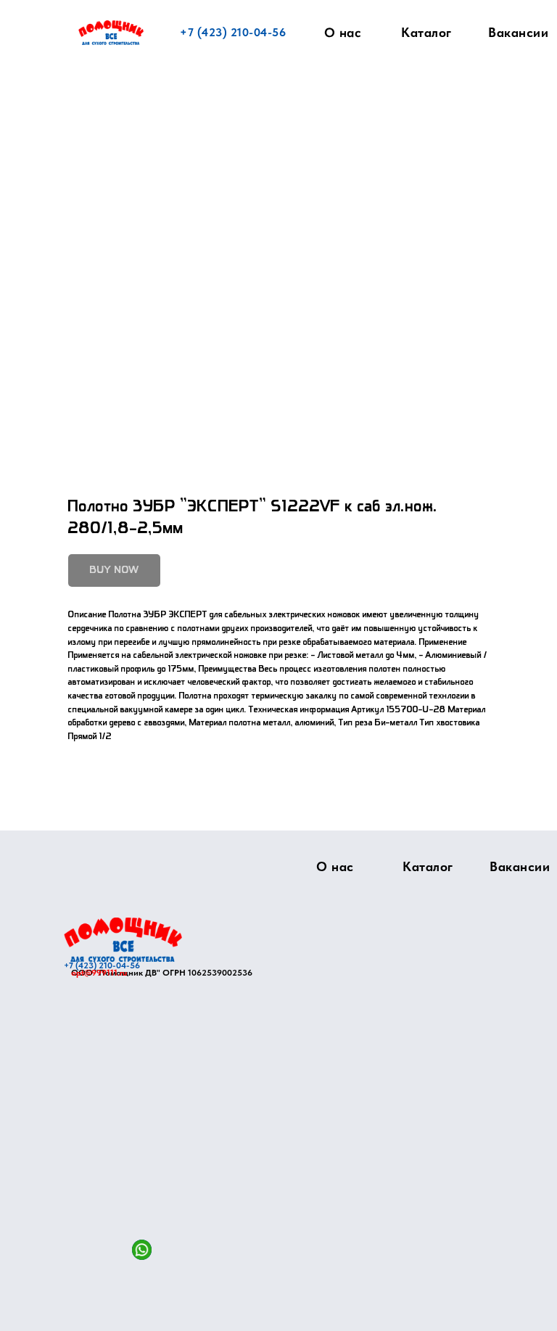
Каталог (426, 32)
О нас (343, 33)
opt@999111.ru (99, 973)
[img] (123, 940)
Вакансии (518, 32)
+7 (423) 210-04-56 (233, 32)
